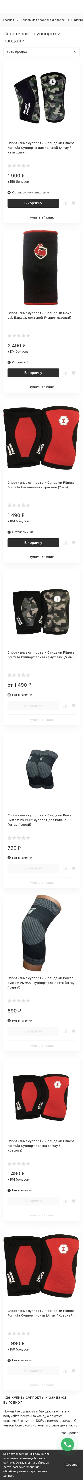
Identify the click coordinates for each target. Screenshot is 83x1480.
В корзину (33, 203)
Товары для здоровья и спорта (43, 20)
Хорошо (71, 1464)
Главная (8, 20)
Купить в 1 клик (41, 217)
